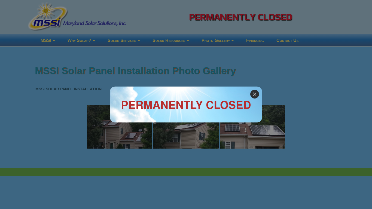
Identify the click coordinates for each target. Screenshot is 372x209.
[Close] (254, 94)
